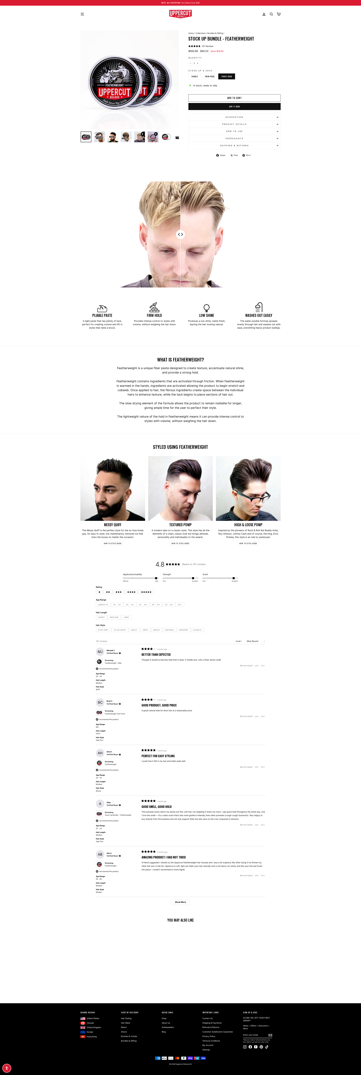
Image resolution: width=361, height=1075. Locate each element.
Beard (123, 1027)
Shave (124, 1032)
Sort (239, 641)
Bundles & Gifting (215, 33)
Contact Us (207, 1018)
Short (101, 617)
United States (93, 1018)
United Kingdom (94, 1027)
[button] (200, 46)
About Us (166, 1023)
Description (234, 117)
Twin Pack (210, 76)
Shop (164, 1018)
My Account (207, 1045)
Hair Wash (125, 1023)
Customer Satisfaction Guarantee (217, 1032)
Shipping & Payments (212, 1023)
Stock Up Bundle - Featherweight (118, 815)
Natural (169, 630)
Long (126, 617)
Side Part (103, 630)
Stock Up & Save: (200, 71)
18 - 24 (117, 604)
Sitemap (206, 1050)
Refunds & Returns (210, 1027)
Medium (114, 617)
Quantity (195, 58)
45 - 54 (156, 604)
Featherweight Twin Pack (115, 714)
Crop (145, 630)
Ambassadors (168, 1027)
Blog (164, 1032)
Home (191, 33)
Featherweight (110, 764)
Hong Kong (92, 1036)
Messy (156, 630)
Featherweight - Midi (113, 663)
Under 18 (103, 604)
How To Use (234, 131)
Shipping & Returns (234, 146)
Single (194, 76)
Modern (184, 630)
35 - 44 (143, 604)
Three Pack (226, 76)
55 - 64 (169, 604)
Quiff (134, 630)
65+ (180, 604)
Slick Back (120, 630)
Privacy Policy (208, 1036)
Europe (90, 1032)
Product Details (234, 124)
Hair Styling (126, 1018)
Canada (90, 1023)
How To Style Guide (113, 543)
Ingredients (234, 138)
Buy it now (234, 106)
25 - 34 (130, 604)
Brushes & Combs (129, 1036)
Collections (201, 33)
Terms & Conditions (211, 1041)
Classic (197, 630)
